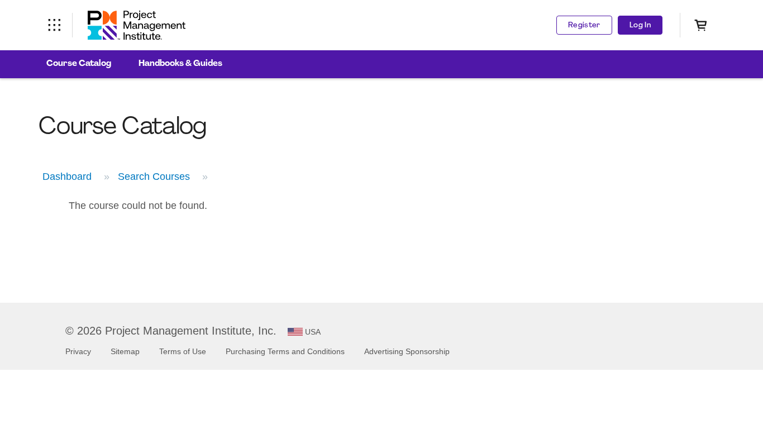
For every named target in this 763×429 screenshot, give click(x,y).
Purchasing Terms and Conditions (285, 351)
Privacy (78, 351)
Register (584, 25)
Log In (640, 25)
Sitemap (125, 351)
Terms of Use (182, 351)
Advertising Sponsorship (407, 351)
